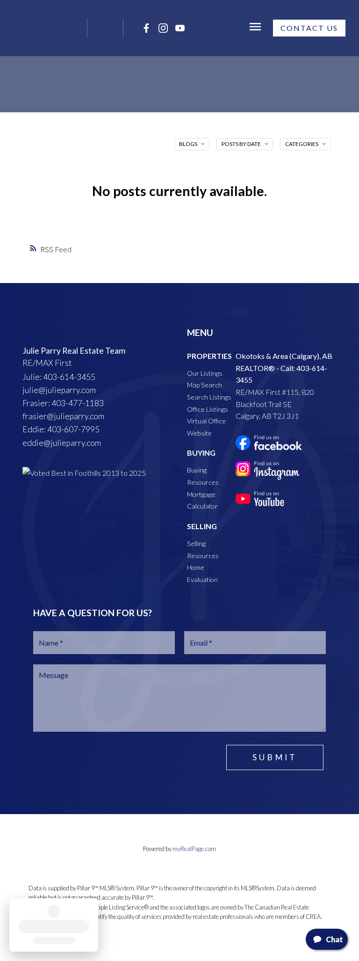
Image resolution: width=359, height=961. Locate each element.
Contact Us (309, 27)
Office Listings (207, 409)
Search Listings (209, 397)
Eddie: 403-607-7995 (61, 429)
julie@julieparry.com (59, 390)
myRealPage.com (194, 848)
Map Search (204, 385)
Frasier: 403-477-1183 (63, 403)
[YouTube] (180, 28)
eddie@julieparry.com (61, 443)
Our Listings (205, 373)
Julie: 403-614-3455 (58, 377)
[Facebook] (146, 28)
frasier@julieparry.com (63, 416)
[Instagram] (163, 28)
